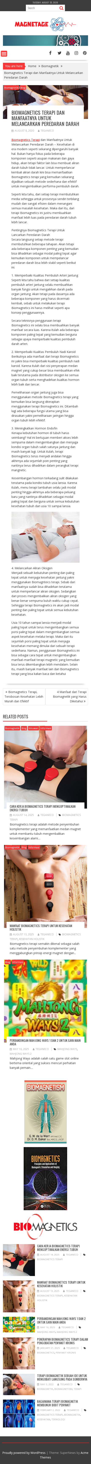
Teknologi (58, 1419)
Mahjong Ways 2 (21, 1053)
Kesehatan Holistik (31, 939)
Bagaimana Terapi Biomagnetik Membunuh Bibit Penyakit (57, 1403)
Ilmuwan (33, 728)
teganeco (47, 130)
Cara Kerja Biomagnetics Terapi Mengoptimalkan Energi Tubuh (43, 808)
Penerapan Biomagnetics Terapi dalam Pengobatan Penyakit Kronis (62, 1341)
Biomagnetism (63, 1388)
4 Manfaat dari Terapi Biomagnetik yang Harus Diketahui (70, 696)
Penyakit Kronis (66, 1352)
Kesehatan (43, 1419)
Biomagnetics (45, 1352)
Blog (23, 87)
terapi (77, 1388)
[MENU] (4, 54)
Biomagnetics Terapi (50, 1259)
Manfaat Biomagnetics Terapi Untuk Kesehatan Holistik (41, 927)
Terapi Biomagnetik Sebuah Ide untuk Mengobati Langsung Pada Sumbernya (62, 1377)
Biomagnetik (11, 87)
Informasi (45, 728)
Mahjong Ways (67, 1049)
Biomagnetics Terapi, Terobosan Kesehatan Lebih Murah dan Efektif (23, 696)
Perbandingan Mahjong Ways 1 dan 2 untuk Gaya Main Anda (45, 1042)
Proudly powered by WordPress (24, 1453)
